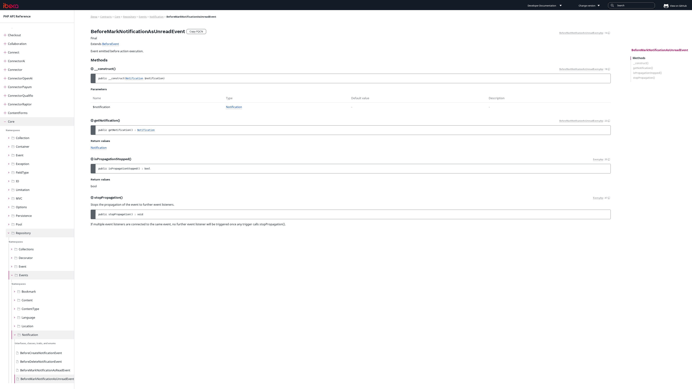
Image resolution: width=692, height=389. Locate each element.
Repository (23, 233)
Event (19, 155)
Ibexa (94, 16)
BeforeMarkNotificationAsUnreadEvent (47, 379)
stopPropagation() (644, 77)
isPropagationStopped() (647, 73)
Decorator (26, 258)
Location (27, 326)
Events (23, 275)
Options (21, 207)
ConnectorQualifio (20, 96)
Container (22, 147)
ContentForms (18, 113)
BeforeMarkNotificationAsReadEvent (45, 370)
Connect (13, 52)
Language (28, 317)
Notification (30, 335)
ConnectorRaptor (20, 104)
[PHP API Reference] (11, 5)
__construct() (640, 63)
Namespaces (13, 130)
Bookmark (29, 292)
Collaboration (17, 44)
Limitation (23, 190)
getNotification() (643, 68)
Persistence (24, 216)
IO (17, 181)
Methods (639, 58)
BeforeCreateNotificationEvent (41, 353)
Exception (22, 164)
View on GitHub (678, 5)
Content (27, 300)
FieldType (22, 173)
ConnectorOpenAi (20, 78)
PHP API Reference (17, 16)
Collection (22, 138)
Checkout (14, 35)
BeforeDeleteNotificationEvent (41, 362)
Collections (26, 249)
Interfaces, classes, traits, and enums (35, 343)
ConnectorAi (16, 61)
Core (11, 122)
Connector (15, 70)
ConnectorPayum (20, 87)
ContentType (30, 309)
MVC (19, 198)
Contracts (106, 16)
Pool (19, 224)
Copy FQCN (196, 31)
